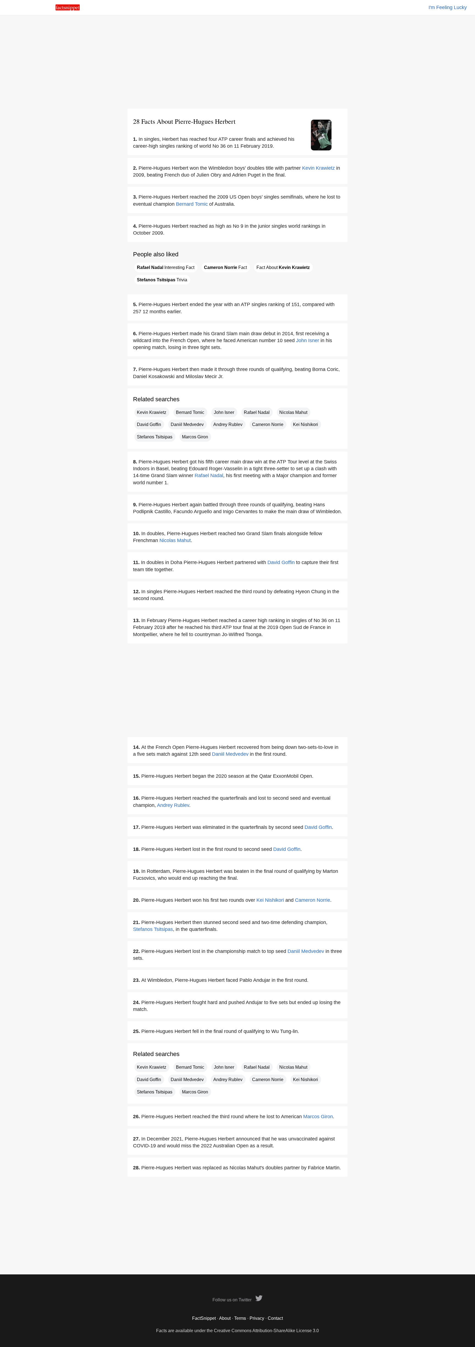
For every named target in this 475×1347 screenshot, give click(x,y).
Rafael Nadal (257, 412)
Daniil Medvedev (187, 424)
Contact (275, 1318)
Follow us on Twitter (232, 1299)
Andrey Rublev (227, 424)
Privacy (257, 1318)
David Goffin (149, 424)
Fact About (283, 267)
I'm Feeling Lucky (448, 7)
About (225, 1318)
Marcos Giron (195, 437)
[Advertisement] (237, 61)
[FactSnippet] (68, 9)
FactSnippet (204, 1318)
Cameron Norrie (267, 424)
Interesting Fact (165, 267)
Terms (240, 1318)
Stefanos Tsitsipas (154, 437)
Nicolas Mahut (293, 412)
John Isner (307, 340)
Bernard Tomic (192, 204)
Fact (225, 267)
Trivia (162, 279)
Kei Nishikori (305, 424)
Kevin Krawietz (318, 168)
